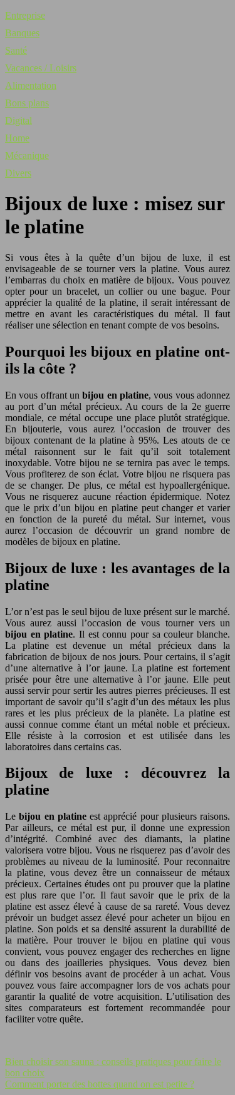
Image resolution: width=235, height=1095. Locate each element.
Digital (18, 120)
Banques (22, 33)
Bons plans (27, 103)
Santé (16, 50)
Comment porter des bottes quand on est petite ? (99, 1084)
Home (17, 138)
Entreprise (25, 15)
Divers (18, 173)
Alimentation (30, 85)
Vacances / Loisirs (40, 68)
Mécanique (27, 155)
